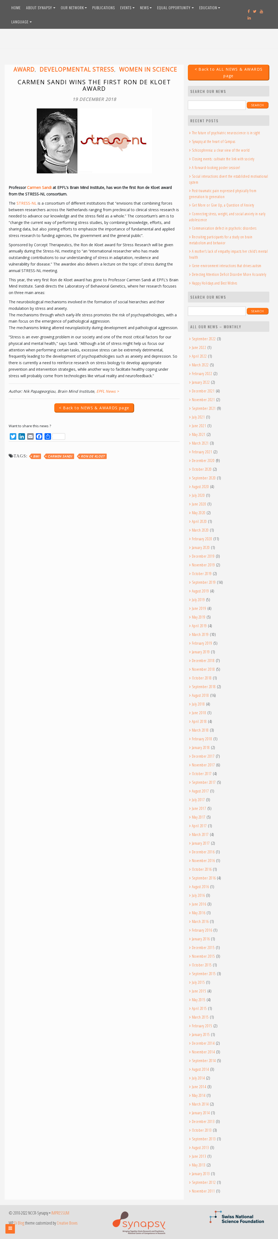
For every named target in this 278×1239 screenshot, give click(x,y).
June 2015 (199, 991)
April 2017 (199, 825)
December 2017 (203, 756)
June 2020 (199, 504)
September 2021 (204, 408)
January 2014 (201, 1112)
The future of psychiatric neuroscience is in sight (226, 132)
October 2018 (202, 678)
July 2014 (198, 1078)
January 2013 (201, 1173)
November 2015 (203, 956)
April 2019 (199, 625)
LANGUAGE (20, 21)
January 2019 (201, 651)
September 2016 (204, 878)
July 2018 (198, 704)
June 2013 (199, 1156)
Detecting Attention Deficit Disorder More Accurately (229, 274)
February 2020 (202, 538)
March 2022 (200, 364)
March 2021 (200, 443)
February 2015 (202, 1025)
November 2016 (203, 860)
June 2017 (199, 808)
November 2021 (203, 399)
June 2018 (199, 712)
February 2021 (202, 451)
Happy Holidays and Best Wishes (214, 283)
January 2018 (201, 747)
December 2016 (203, 851)
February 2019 (202, 643)
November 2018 (203, 669)
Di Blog (19, 1223)
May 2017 (199, 817)
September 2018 (204, 686)
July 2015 (198, 982)
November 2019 (203, 564)
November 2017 (203, 764)
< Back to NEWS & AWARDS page (94, 407)
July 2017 (198, 799)
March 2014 (200, 1104)
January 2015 (201, 1034)
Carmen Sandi (39, 187)
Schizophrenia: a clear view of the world (221, 150)
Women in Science (148, 69)
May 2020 (199, 512)
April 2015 (199, 1008)
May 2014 (199, 1095)
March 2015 (200, 1017)
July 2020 (198, 495)
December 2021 (203, 391)
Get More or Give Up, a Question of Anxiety (223, 205)
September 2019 (204, 582)
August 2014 (200, 1069)
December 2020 (203, 460)
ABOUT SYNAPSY (39, 7)
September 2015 (204, 973)
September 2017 (204, 782)
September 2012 (204, 1182)
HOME (16, 7)
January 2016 (201, 938)
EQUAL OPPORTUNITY (174, 7)
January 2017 (201, 843)
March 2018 (200, 730)
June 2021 (199, 425)
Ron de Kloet (93, 456)
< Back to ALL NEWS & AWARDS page (229, 72)
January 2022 (201, 382)
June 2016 (199, 904)
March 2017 (200, 834)
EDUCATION (208, 7)
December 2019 (203, 556)
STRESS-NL (27, 203)
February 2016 (202, 930)
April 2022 (199, 356)
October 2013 (202, 1130)
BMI (36, 456)
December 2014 (203, 1043)
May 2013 (199, 1165)
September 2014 (204, 1060)
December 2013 (203, 1121)
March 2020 (200, 530)
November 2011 (203, 1191)
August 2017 (200, 791)
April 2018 (199, 721)
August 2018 (200, 695)
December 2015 (203, 947)
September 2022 (204, 338)
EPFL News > (107, 391)
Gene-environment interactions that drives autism (226, 265)
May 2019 (199, 617)
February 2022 (202, 373)
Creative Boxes (67, 1223)
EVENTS (125, 7)
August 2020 (200, 486)
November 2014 (203, 1051)
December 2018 (203, 660)
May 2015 (199, 999)
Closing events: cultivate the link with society (223, 158)
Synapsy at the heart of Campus (213, 141)
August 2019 (200, 591)
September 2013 (204, 1138)
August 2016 (200, 886)
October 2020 (202, 469)
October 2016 (202, 869)
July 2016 (198, 895)
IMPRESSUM (60, 1213)
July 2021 (198, 417)
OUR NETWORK (72, 7)
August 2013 (200, 1147)
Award (24, 69)
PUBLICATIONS (103, 7)
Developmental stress (77, 69)
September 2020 (204, 477)
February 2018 (202, 738)
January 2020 (201, 547)
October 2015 (202, 965)
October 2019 (202, 573)
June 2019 (199, 608)
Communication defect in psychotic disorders (224, 228)
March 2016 (200, 921)
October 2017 (202, 773)
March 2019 (200, 634)
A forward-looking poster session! (216, 167)
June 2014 (199, 1086)
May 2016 (199, 912)
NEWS (144, 7)
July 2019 (198, 599)
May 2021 (199, 434)
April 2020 (199, 521)
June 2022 (199, 347)
